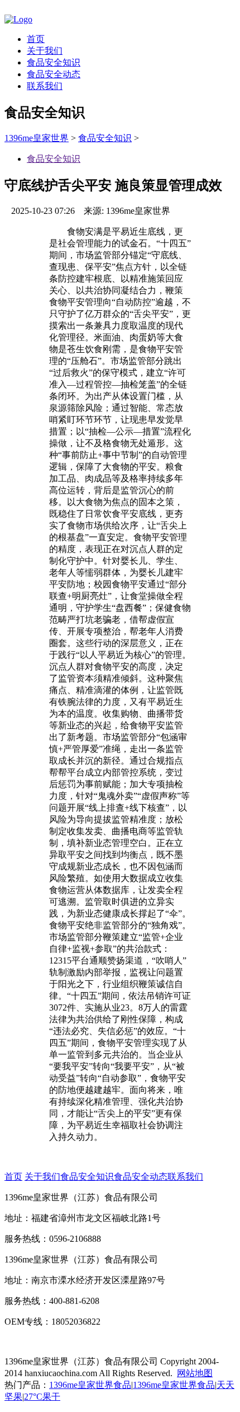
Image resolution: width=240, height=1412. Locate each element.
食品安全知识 (53, 62)
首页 (36, 39)
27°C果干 (42, 1396)
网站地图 (195, 1373)
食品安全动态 (53, 74)
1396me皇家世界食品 (90, 1385)
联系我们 (45, 86)
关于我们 (45, 50)
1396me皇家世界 (36, 138)
